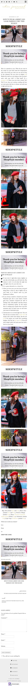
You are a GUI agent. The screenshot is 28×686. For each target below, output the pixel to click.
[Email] (14, 1)
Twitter (14, 660)
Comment (4, 618)
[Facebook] (9, 1)
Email (3, 640)
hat (25, 74)
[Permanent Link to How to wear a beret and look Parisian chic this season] (14, 579)
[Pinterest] (6, 1)
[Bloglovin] (11, 1)
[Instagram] (4, 1)
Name (3, 634)
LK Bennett (15, 518)
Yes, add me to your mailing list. (11, 656)
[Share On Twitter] (1, 278)
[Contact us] (1, 285)
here (4, 318)
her (14, 516)
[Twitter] (1, 1)
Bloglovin (14, 675)
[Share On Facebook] (1, 275)
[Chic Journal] (14, 8)
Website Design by (14, 680)
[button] (26, 1)
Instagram (14, 664)
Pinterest (15, 671)
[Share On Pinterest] (1, 282)
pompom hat (4, 80)
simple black (22, 314)
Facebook (15, 667)
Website (3, 646)
